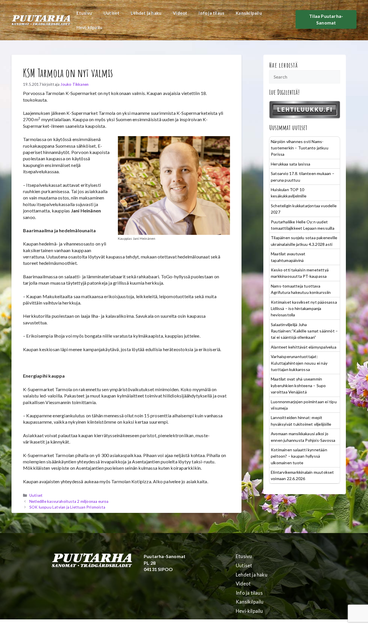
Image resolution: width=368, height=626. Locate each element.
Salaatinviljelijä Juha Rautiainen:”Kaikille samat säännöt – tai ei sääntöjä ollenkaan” (304, 331)
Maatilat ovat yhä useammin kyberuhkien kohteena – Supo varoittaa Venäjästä (298, 385)
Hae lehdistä (283, 65)
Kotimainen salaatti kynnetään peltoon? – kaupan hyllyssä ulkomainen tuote (299, 456)
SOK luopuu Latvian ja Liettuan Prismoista (67, 507)
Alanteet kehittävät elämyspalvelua (303, 347)
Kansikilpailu (249, 13)
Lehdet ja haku (146, 13)
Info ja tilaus (211, 13)
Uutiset (111, 13)
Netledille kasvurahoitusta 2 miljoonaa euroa (69, 501)
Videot (180, 13)
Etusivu (84, 13)
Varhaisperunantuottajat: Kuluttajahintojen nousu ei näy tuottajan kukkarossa (299, 363)
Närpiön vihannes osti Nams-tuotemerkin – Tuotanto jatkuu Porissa (299, 148)
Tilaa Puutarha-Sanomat (326, 19)
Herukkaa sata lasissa (290, 163)
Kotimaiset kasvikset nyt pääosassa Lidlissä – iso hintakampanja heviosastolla (304, 308)
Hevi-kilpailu (89, 27)
